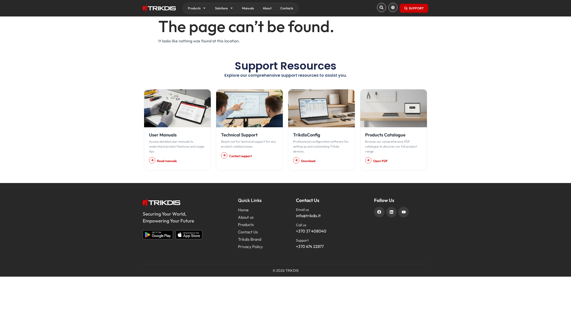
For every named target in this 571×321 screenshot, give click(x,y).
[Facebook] (379, 212)
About (267, 8)
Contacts (286, 8)
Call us (301, 225)
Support (302, 240)
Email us (302, 209)
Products (194, 8)
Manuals (248, 8)
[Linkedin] (391, 212)
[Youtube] (403, 212)
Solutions (221, 8)
